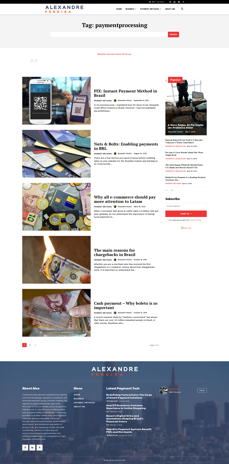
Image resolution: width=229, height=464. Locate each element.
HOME (119, 9)
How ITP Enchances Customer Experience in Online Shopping (126, 407)
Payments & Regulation (175, 146)
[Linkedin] (175, 2)
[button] (182, 9)
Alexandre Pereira (125, 100)
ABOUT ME (170, 9)
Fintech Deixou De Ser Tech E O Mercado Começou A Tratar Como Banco (183, 141)
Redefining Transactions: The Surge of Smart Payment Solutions (129, 396)
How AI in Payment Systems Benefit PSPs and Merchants (129, 430)
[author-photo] (115, 100)
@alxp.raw (174, 389)
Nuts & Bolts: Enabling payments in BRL (126, 146)
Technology (112, 401)
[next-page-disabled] (36, 60)
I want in (184, 214)
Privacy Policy (195, 220)
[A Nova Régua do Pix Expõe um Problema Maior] (186, 107)
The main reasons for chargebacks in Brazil (114, 252)
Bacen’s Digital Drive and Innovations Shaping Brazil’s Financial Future (125, 418)
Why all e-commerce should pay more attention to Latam (125, 199)
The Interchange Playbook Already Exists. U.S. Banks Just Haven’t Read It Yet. (184, 166)
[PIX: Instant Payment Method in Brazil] (56, 101)
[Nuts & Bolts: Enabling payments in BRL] (56, 154)
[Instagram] (170, 2)
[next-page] (35, 345)
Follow (202, 390)
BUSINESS (129, 9)
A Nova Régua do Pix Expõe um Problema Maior (185, 126)
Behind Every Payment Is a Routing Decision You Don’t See (185, 178)
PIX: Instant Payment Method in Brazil (125, 93)
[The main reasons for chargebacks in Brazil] (56, 260)
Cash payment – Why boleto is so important (125, 305)
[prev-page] (32, 60)
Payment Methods (103, 101)
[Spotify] (179, 2)
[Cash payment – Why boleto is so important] (56, 313)
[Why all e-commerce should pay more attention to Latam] (56, 207)
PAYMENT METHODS (149, 9)
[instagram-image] (167, 404)
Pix (107, 412)
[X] (183, 2)
